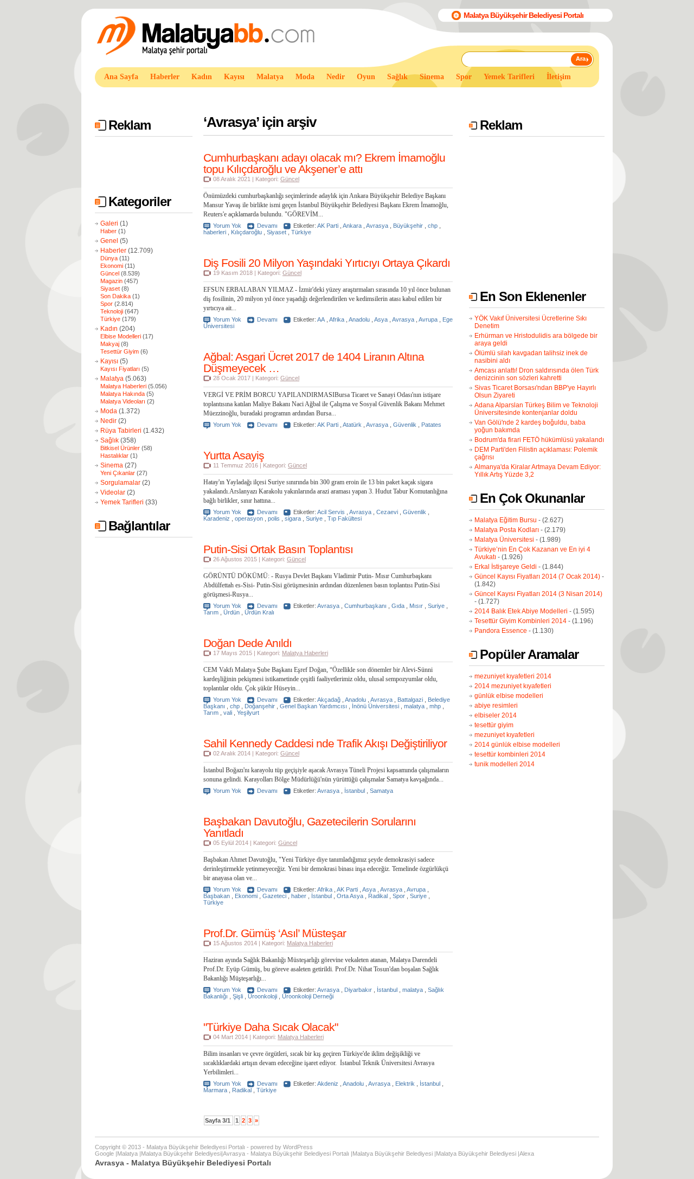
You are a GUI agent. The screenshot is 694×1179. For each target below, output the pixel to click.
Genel (109, 241)
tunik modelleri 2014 (504, 764)
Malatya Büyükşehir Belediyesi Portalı (523, 15)
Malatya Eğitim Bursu (505, 520)
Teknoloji (111, 311)
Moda (108, 411)
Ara (581, 58)
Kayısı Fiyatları (120, 369)
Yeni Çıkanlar (117, 473)
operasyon (249, 518)
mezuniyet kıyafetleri (504, 735)
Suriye (314, 518)
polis (274, 518)
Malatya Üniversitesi (504, 539)
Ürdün (231, 612)
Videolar (112, 492)
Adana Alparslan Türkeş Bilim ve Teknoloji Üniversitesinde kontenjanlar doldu (536, 409)
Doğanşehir (260, 706)
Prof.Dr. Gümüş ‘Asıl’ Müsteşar (274, 933)
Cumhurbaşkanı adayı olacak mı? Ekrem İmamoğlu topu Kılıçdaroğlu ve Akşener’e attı (324, 163)
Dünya (109, 258)
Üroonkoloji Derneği (307, 996)
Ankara (352, 225)
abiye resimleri (496, 705)
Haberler (113, 250)
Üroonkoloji (262, 996)
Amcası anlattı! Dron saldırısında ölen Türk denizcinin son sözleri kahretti (536, 374)
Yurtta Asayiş (233, 455)
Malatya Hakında (122, 393)
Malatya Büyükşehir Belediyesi (181, 1153)
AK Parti (327, 225)
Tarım (211, 612)
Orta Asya (350, 896)
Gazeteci (274, 896)
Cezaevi (387, 512)
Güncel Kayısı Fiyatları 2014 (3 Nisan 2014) (538, 594)
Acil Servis (331, 512)
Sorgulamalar (120, 482)
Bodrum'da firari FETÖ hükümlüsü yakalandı (539, 440)
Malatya (112, 378)
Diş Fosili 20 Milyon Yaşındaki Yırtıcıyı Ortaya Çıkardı (326, 263)
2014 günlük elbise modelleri (517, 744)
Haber (108, 231)
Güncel (109, 273)
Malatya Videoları (122, 401)
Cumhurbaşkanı (365, 606)
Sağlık (109, 440)
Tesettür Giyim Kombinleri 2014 (520, 621)
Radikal (378, 896)
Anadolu (359, 319)
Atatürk (352, 424)
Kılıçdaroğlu (246, 232)
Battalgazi (410, 699)
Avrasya (377, 225)
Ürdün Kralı (259, 612)
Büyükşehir (408, 225)
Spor (106, 303)
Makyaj (109, 344)
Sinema (111, 465)
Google (104, 1153)
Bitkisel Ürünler (120, 448)
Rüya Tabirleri (121, 430)
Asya (381, 319)
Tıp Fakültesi (344, 518)
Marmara (215, 1090)
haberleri (214, 232)
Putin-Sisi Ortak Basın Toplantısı (278, 549)
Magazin (111, 281)
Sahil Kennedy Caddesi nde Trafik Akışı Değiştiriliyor (325, 743)
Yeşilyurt (248, 712)
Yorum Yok (227, 225)
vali (227, 712)
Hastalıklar (114, 455)
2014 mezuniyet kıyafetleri (512, 686)
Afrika (336, 319)
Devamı (267, 225)
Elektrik (405, 1083)
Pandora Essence (500, 631)
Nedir (108, 421)
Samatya (381, 790)
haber (298, 896)
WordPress (298, 1147)
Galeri (109, 223)
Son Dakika (115, 296)
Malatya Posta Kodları (506, 530)
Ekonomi (111, 265)
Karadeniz (216, 518)
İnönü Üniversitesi (375, 706)
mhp (435, 706)
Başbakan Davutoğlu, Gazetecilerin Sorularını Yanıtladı (309, 827)
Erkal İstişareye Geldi (505, 567)
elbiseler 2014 (495, 715)
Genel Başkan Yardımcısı (313, 706)
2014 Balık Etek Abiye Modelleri (521, 611)
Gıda (397, 606)
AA (321, 319)
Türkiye (110, 319)
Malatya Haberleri (123, 386)
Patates (431, 424)
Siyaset (110, 288)
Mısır (416, 606)
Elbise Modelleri (120, 336)
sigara (293, 518)
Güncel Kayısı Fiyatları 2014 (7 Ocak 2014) (537, 576)
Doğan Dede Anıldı (247, 643)
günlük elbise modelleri (508, 696)
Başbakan (216, 896)
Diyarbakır (358, 989)
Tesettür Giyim (119, 351)
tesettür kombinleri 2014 (509, 754)
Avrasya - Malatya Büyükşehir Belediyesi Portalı (286, 1153)
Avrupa (428, 319)
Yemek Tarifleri (122, 502)
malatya (414, 706)
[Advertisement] (292, 97)
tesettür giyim (493, 725)
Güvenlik (404, 424)
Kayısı (109, 361)
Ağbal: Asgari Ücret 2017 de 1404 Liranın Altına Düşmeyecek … (313, 362)
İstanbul (354, 790)
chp (433, 225)
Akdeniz (327, 1083)
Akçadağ (328, 699)
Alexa (526, 1153)
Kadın (109, 328)
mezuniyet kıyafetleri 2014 (512, 676)
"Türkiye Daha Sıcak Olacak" (270, 1027)
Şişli (238, 996)
